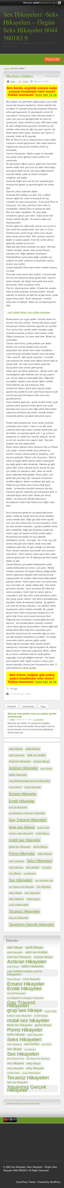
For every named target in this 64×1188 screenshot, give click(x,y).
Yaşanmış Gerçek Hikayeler (31, 924)
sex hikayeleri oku (44, 880)
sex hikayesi (44, 886)
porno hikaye (40, 846)
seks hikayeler (16, 861)
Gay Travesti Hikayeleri (28, 820)
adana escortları (43, 1130)
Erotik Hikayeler (22, 801)
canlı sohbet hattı (31, 1104)
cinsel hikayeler (32, 787)
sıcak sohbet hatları (19, 904)
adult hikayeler (17, 755)
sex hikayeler (30, 873)
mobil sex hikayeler (24, 840)
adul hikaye (16, 748)
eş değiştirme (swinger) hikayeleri (27, 813)
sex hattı (34, 1147)
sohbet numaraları (14, 1104)
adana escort (26, 1130)
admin (12, 81)
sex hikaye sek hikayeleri (21, 887)
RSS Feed (59, 2)
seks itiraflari (32, 867)
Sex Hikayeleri (20, 880)
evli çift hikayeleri (18, 807)
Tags (43, 706)
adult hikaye (32, 748)
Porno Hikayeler (22, 853)
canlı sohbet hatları (17, 312)
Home (6, 68)
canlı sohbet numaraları (38, 312)
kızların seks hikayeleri (21, 833)
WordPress (55, 1182)
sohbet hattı (19, 1138)
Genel (25, 81)
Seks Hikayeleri (39, 861)
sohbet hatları (33, 899)
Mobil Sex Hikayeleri (20, 846)
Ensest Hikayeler (23, 794)
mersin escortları (40, 1152)
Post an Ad (52, 59)
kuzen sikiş (43, 827)
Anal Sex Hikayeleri (20, 761)
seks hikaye (45, 853)
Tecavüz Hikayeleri (24, 911)
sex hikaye (15, 873)
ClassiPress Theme (25, 1182)
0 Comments (38, 719)
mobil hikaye (42, 833)
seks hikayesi (16, 867)
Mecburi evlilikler (19, 76)
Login (53, 3)
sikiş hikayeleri (32, 892)
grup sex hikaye (22, 827)
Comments (28, 706)
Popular (12, 706)
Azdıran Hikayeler (23, 768)
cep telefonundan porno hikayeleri (29, 780)
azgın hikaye (46, 768)
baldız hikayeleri (18, 774)
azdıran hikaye (41, 761)
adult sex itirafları (36, 755)
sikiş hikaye (15, 892)
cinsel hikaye (15, 787)
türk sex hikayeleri (18, 917)
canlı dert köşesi (20, 1147)
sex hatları (46, 867)
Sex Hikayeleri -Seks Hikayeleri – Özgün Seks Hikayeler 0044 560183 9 (30, 26)
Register (45, 3)
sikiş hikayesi (16, 898)
